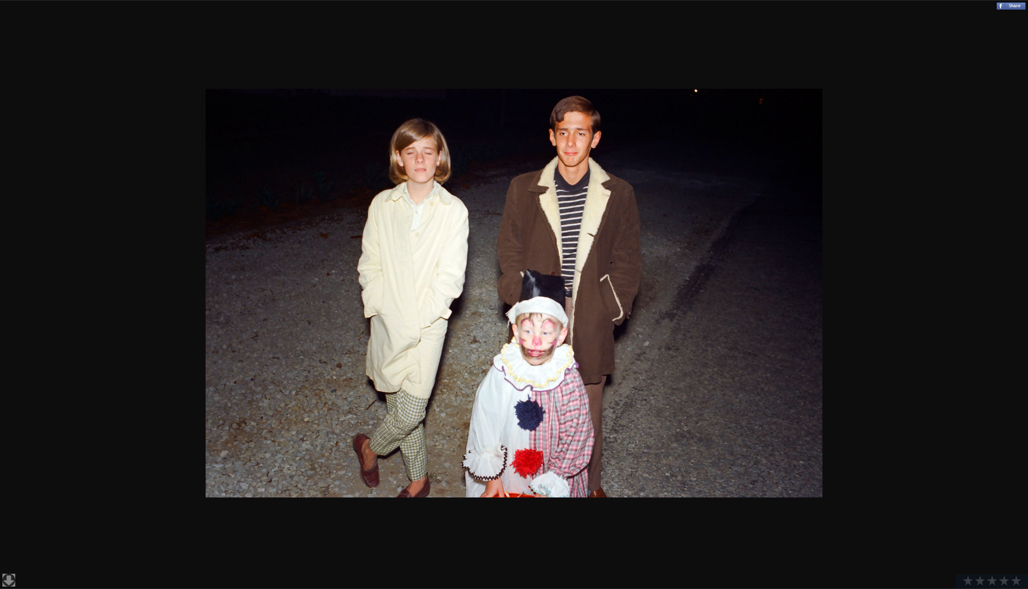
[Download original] (8, 580)
